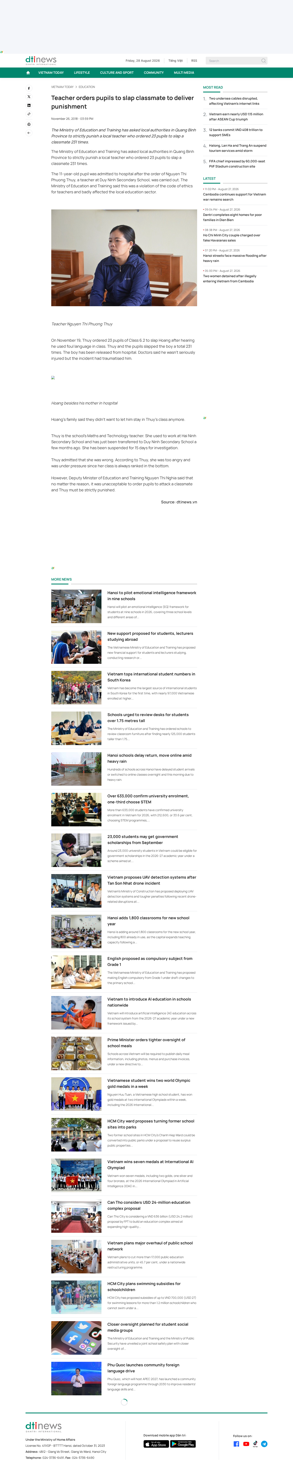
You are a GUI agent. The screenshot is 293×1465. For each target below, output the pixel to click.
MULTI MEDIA (184, 72)
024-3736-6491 (53, 1458)
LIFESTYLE (82, 72)
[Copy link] (29, 114)
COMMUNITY (154, 72)
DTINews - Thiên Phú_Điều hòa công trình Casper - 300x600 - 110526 (235, 296)
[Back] (29, 132)
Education (87, 87)
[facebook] (29, 88)
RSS (194, 60)
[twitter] (29, 96)
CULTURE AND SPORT (117, 72)
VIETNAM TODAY (51, 72)
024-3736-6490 (83, 1458)
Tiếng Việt (175, 60)
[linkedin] (29, 105)
